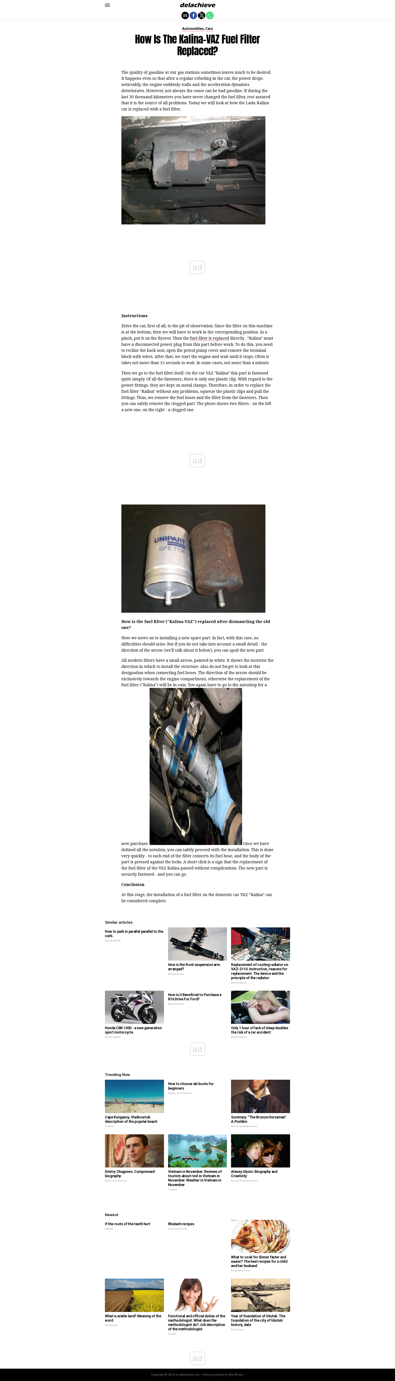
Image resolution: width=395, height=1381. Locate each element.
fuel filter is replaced (209, 338)
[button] (107, 5)
